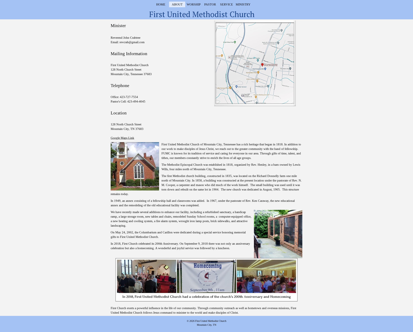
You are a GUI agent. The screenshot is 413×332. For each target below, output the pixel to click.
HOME (160, 4)
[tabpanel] (158, 81)
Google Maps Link (122, 138)
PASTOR (210, 4)
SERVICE (226, 4)
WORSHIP (194, 4)
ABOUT (177, 4)
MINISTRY (243, 4)
